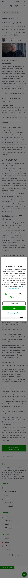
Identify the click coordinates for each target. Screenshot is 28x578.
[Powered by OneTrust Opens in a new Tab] (20, 318)
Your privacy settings (14, 313)
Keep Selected (14, 303)
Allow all (14, 308)
